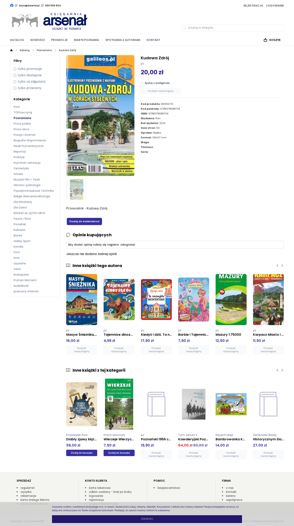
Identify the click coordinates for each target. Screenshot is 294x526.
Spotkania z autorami (122, 40)
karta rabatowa (99, 488)
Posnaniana (44, 50)
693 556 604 (53, 5)
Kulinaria (19, 230)
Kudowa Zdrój (67, 50)
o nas (230, 488)
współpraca (234, 500)
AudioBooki (21, 286)
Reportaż (20, 152)
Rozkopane (21, 275)
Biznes (18, 235)
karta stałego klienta (35, 500)
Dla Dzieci (20, 207)
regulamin (28, 488)
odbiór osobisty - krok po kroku (110, 492)
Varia (17, 269)
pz (142, 64)
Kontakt (153, 40)
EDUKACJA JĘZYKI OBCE (29, 213)
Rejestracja (253, 6)
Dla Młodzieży (23, 202)
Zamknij (147, 519)
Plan (158, 118)
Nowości (37, 40)
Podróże (19, 157)
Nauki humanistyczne (29, 146)
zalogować (127, 245)
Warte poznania (86, 40)
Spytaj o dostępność (157, 83)
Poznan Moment (25, 280)
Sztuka (18, 174)
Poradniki (20, 224)
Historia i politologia (27, 185)
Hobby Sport (22, 241)
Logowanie (275, 6)
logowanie (96, 496)
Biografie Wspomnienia (30, 140)
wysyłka (26, 492)
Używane (20, 263)
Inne (17, 258)
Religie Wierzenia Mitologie (32, 196)
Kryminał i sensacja (27, 163)
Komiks (18, 247)
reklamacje (28, 496)
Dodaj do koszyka (81, 453)
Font (17, 107)
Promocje (59, 40)
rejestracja (96, 500)
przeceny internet (26, 291)
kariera (230, 496)
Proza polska (22, 124)
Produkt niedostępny (161, 91)
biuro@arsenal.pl (29, 5)
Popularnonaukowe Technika (34, 191)
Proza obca (21, 129)
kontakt (231, 492)
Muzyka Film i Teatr (27, 180)
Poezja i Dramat (25, 135)
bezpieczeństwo (169, 488)
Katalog (17, 40)
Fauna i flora (22, 219)
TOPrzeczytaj (23, 112)
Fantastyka (21, 168)
